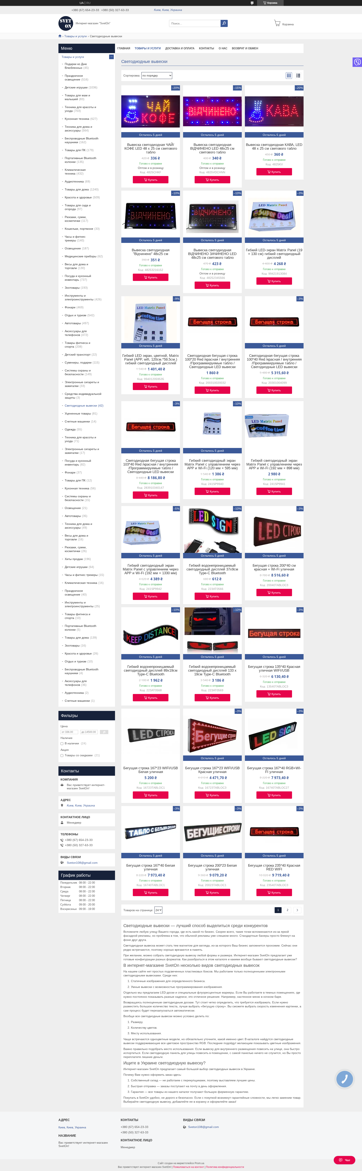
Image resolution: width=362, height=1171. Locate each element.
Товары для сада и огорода (78, 207)
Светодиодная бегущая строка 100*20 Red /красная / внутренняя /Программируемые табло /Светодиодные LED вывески (212, 361)
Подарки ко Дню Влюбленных (76, 65)
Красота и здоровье (78, 197)
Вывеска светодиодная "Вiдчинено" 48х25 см (150, 252)
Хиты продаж (74, 559)
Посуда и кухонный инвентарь (78, 277)
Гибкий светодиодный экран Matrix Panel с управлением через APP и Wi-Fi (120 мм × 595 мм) (212, 464)
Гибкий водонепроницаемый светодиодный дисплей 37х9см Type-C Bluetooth (212, 569)
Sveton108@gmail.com (82, 862)
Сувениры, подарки (78, 362)
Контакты (206, 48)
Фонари (70, 307)
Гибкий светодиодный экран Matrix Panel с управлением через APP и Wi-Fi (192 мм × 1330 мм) (150, 569)
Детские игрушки (76, 87)
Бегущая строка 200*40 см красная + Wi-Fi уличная (274, 567)
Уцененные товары (78, 413)
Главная (123, 48)
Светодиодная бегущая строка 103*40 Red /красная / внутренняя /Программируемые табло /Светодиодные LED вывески (150, 466)
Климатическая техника (75, 171)
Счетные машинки (77, 421)
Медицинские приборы (80, 256)
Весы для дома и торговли (76, 266)
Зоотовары (72, 287)
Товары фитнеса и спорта (77, 344)
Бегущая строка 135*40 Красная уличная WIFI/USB (274, 668)
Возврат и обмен (245, 48)
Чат (347, 1160)
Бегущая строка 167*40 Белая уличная (150, 867)
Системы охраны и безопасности (78, 372)
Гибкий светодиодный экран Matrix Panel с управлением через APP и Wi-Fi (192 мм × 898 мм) (274, 464)
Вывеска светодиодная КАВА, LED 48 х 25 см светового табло (274, 147)
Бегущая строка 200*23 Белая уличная (212, 867)
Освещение (73, 248)
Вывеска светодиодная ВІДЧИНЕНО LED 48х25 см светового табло (212, 148)
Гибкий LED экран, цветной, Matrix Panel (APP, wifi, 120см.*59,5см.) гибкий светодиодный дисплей (150, 359)
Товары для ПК (75, 150)
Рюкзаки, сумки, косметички (76, 218)
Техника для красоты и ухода (80, 108)
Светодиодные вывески (81, 405)
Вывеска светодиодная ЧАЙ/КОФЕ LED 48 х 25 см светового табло (150, 148)
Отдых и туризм (75, 315)
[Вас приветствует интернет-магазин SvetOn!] (65, 23)
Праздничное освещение (74, 77)
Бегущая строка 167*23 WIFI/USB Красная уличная (212, 770)
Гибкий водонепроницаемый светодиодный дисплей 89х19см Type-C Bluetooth (150, 670)
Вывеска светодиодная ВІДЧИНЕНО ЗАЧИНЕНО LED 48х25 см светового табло (212, 254)
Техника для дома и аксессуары (78, 128)
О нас (223, 48)
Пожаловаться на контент (188, 1167)
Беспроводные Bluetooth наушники (81, 140)
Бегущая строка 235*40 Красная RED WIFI (274, 867)
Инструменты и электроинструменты (79, 297)
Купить (152, 179)
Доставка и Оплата (179, 48)
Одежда (70, 429)
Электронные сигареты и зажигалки (82, 384)
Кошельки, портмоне (79, 228)
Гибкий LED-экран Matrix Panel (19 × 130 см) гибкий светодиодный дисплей (274, 254)
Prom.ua (199, 1163)
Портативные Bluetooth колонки (80, 159)
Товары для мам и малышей (77, 97)
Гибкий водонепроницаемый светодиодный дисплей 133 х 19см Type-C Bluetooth (212, 670)
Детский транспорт (77, 354)
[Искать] (224, 23)
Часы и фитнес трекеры (75, 238)
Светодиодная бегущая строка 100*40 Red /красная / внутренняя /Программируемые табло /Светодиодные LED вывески (274, 361)
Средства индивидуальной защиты (83, 395)
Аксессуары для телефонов (76, 333)
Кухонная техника (77, 118)
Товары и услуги (75, 36)
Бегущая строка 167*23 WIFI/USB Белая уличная (150, 770)
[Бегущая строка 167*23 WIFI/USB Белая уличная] (150, 735)
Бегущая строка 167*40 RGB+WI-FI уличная (274, 770)
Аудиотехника (74, 181)
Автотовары (73, 323)
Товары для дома (77, 189)
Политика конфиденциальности (225, 1167)
